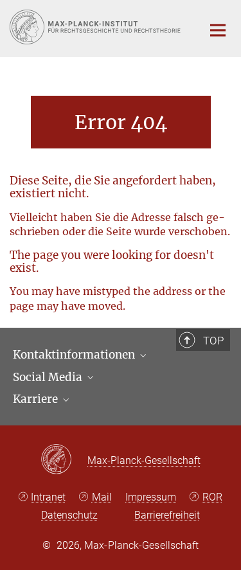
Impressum (150, 497)
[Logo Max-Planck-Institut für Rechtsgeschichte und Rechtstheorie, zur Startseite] (96, 27)
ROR (212, 497)
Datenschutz (69, 515)
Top (213, 340)
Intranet (48, 497)
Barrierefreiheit (167, 515)
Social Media (49, 377)
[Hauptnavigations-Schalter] (218, 30)
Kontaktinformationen (75, 354)
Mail (102, 497)
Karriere (36, 399)
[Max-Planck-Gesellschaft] (63, 460)
